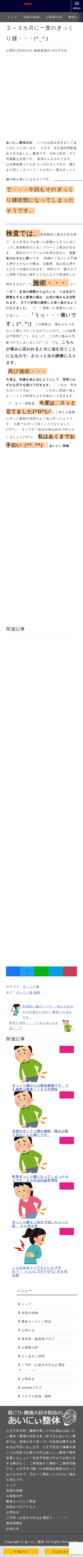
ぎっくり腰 (31, 986)
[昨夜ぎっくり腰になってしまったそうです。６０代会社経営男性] (30, 1172)
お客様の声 (54, 17)
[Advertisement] (41, 98)
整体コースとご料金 (37, 1321)
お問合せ (28, 1379)
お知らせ (28, 1330)
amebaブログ (32, 1387)
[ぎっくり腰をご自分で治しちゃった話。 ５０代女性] (30, 1217)
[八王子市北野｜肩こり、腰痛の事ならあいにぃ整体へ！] (21, 6)
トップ (12, 17)
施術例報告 (14, 1523)
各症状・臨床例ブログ (38, 1338)
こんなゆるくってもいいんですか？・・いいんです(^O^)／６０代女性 (39, 1271)
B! (55, 970)
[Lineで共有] (41, 970)
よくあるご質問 (33, 1356)
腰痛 (37, 992)
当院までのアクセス (21, 1506)
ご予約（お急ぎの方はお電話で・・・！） (41, 1367)
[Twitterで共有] (27, 970)
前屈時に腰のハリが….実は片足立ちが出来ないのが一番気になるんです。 (47, 1012)
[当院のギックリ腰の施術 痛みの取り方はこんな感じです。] (30, 1126)
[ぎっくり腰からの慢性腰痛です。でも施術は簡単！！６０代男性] (30, 1081)
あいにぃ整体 (35, 1542)
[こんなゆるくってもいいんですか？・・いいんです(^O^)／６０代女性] (30, 1263)
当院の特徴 (31, 17)
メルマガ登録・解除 (37, 1396)
